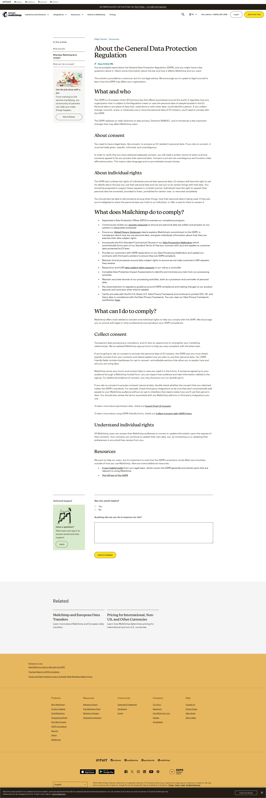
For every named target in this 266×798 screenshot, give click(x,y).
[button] (193, 14)
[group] (193, 14)
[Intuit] (7, 2)
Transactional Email (59, 718)
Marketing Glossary (91, 713)
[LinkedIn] (144, 772)
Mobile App (56, 740)
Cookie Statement (59, 794)
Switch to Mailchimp (96, 14)
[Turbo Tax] (18, 2)
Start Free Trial (254, 14)
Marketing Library (90, 704)
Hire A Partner (69, 117)
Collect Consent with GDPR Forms (174, 413)
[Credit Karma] (30, 2)
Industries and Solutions (35, 14)
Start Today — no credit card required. (151, 7)
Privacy (171, 785)
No (100, 509)
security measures (138, 224)
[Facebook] (126, 772)
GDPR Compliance (58, 726)
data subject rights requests (139, 267)
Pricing (112, 14)
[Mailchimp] (54, 2)
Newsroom (157, 709)
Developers (122, 709)
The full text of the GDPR (115, 475)
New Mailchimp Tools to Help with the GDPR (47, 667)
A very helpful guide (112, 468)
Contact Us (190, 704)
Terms (177, 785)
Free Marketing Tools (91, 709)
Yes (100, 506)
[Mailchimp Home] (12, 14)
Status (54, 735)
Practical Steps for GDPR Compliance (44, 672)
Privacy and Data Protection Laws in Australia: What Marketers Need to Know (60, 677)
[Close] (262, 792)
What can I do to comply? (63, 64)
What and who (59, 49)
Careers (156, 718)
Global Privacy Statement (127, 232)
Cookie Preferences (193, 785)
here (117, 300)
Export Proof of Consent (158, 406)
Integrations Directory (92, 718)
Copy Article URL (105, 64)
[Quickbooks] (42, 2)
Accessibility (158, 722)
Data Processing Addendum (177, 242)
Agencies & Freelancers (127, 704)
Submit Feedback (105, 555)
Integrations (58, 14)
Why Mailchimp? (58, 704)
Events (120, 713)
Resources (75, 14)
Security (54, 731)
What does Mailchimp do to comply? (65, 56)
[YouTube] (151, 772)
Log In (236, 14)
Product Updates (58, 709)
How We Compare (58, 722)
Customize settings (246, 793)
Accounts (114, 39)
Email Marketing (58, 713)
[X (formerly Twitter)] (132, 772)
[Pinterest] (158, 772)
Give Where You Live (161, 713)
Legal (183, 785)
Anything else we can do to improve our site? (118, 517)
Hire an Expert (191, 709)
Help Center (100, 39)
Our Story (157, 704)
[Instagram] (138, 772)
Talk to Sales (191, 718)
